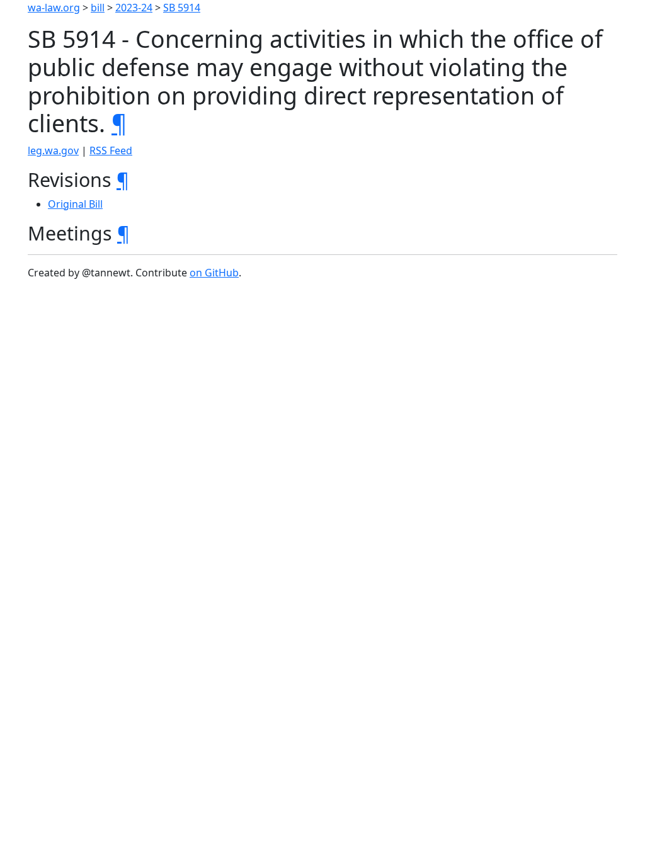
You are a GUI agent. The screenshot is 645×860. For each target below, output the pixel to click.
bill (98, 7)
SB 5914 (181, 7)
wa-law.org (54, 7)
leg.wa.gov (53, 150)
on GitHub (214, 273)
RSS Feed (110, 150)
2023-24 (133, 7)
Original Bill (75, 204)
